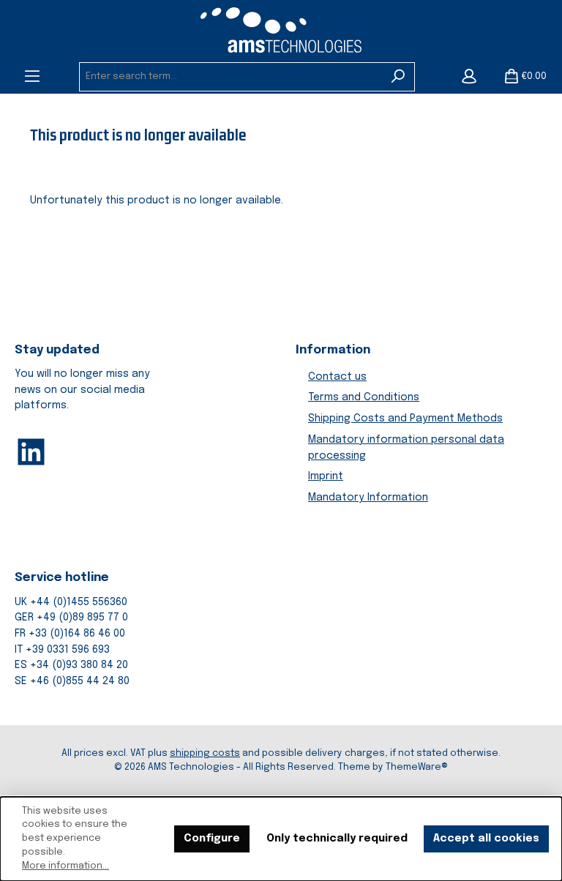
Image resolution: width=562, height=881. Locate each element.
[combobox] (231, 76)
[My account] (469, 77)
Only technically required (337, 838)
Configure (212, 838)
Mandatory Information (368, 497)
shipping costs (205, 753)
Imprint (325, 476)
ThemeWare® (417, 767)
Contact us (337, 377)
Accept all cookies (486, 838)
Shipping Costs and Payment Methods (405, 418)
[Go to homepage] (281, 30)
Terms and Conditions (363, 397)
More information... (65, 866)
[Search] (398, 76)
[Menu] (32, 77)
